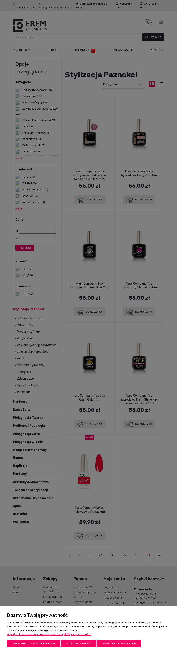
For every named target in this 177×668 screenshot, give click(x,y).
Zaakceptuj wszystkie (119, 643)
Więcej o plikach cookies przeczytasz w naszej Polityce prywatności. (49, 634)
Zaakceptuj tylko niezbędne (33, 643)
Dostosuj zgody (78, 643)
